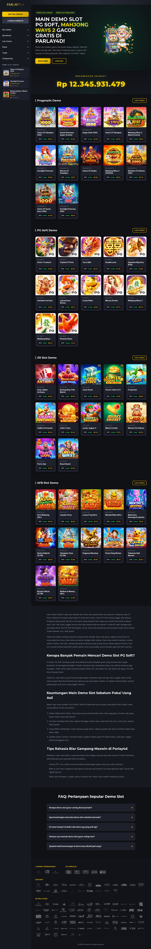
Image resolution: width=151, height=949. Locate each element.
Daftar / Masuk (15, 14)
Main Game (43, 61)
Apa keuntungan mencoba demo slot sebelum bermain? (91, 817)
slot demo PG (101, 669)
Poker (15, 47)
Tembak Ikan (15, 59)
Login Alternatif (15, 21)
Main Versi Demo (45, 117)
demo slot (102, 614)
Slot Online (15, 30)
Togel (15, 53)
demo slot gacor (103, 637)
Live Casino (15, 41)
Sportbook (15, 35)
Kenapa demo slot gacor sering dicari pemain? (91, 807)
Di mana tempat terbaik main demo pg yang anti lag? (91, 827)
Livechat (59, 61)
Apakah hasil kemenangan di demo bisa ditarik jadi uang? (91, 846)
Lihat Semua (140, 100)
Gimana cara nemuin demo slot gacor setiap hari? (91, 836)
